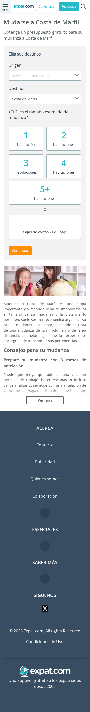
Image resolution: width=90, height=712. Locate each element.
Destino (16, 88)
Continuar (20, 250)
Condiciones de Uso (45, 641)
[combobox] (45, 76)
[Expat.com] (25, 6)
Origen (15, 65)
